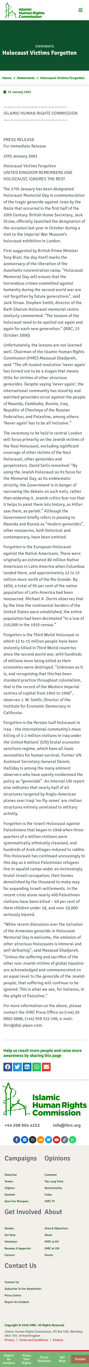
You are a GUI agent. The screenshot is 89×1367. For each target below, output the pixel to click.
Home (6, 78)
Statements (44, 46)
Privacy (10, 1340)
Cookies (58, 1340)
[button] (80, 10)
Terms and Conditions (33, 1340)
